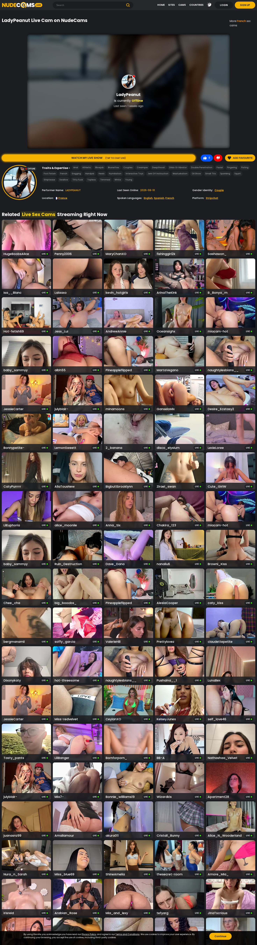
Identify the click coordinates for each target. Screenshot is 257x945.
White (118, 179)
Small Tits (210, 173)
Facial (220, 167)
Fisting (244, 167)
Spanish (159, 198)
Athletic (86, 167)
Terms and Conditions (127, 934)
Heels (102, 173)
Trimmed (105, 179)
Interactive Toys (134, 173)
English (148, 198)
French (63, 173)
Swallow (63, 179)
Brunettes (113, 167)
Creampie (142, 167)
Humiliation (115, 173)
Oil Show (196, 173)
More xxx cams (240, 23)
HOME (161, 5)
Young (128, 179)
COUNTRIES (196, 5)
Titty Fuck (77, 179)
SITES (171, 5)
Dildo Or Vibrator (178, 167)
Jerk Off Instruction (158, 173)
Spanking (225, 173)
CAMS (182, 5)
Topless (91, 179)
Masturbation (180, 173)
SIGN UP (245, 5)
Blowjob (99, 167)
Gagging (76, 173)
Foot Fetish (50, 173)
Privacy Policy (89, 934)
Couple (219, 190)
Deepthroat (158, 167)
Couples (128, 167)
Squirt (237, 173)
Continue (220, 936)
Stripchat (212, 198)
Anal (75, 167)
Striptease (49, 179)
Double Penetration (201, 167)
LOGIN (224, 5)
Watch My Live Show (98, 158)
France (62, 198)
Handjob (89, 173)
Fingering (232, 167)
